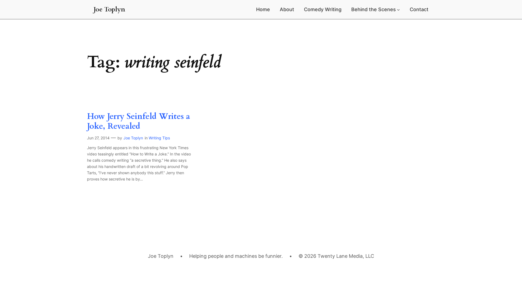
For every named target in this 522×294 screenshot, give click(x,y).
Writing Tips (159, 138)
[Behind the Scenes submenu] (398, 9)
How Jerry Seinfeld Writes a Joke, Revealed (138, 121)
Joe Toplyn (109, 9)
